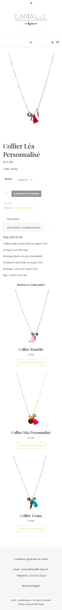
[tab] (13, 219)
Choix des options (31, 445)
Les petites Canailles (24, 207)
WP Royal (39, 604)
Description (13, 218)
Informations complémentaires (24, 227)
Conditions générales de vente (31, 559)
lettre (8, 178)
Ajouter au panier (26, 193)
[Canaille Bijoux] (31, 20)
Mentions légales (31, 585)
